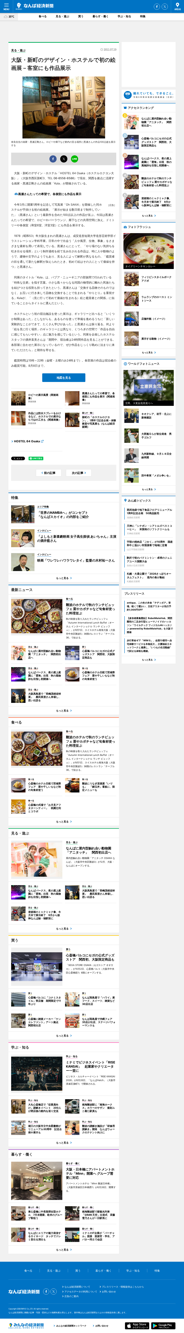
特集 (143, 16)
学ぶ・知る (124, 16)
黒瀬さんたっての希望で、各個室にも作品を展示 (49, 194)
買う (81, 16)
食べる (43, 16)
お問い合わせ (109, 1291)
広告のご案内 (72, 1296)
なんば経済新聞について (77, 1286)
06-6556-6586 (64, 178)
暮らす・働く (101, 16)
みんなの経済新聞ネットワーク (26, 1326)
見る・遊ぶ (62, 16)
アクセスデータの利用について (81, 1291)
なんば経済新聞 (34, 6)
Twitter (165, 7)
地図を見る (64, 377)
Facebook (157, 7)
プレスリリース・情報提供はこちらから (123, 1286)
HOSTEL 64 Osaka (27, 441)
